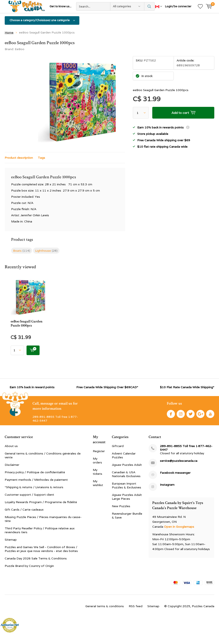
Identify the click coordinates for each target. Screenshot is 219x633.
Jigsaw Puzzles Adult (127, 465)
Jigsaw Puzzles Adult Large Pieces (127, 497)
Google (200, 414)
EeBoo (19, 49)
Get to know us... (60, 6)
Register (99, 451)
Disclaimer (12, 465)
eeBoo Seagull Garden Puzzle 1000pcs (27, 323)
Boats (21, 251)
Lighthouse (46, 251)
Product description (19, 158)
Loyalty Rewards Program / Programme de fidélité (41, 502)
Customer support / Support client (29, 495)
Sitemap (11, 540)
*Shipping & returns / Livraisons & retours (34, 487)
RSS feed (135, 606)
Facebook (171, 414)
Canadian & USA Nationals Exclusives (126, 474)
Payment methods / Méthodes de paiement (36, 480)
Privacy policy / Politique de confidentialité (35, 472)
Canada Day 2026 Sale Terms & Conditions (36, 558)
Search (149, 6)
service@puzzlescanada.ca (178, 461)
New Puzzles (121, 506)
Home (9, 32)
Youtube (210, 414)
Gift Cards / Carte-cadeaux (24, 509)
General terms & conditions (104, 606)
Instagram (181, 414)
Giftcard (118, 446)
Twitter (190, 414)
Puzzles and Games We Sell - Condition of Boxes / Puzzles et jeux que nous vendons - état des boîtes (41, 549)
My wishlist (98, 483)
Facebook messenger (175, 473)
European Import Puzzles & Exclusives (126, 485)
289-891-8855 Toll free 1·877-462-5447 (186, 448)
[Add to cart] (33, 350)
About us (11, 446)
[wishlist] (200, 6)
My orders (97, 460)
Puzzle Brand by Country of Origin (29, 566)
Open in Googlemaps (179, 526)
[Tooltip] (187, 127)
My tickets (97, 472)
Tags (41, 158)
